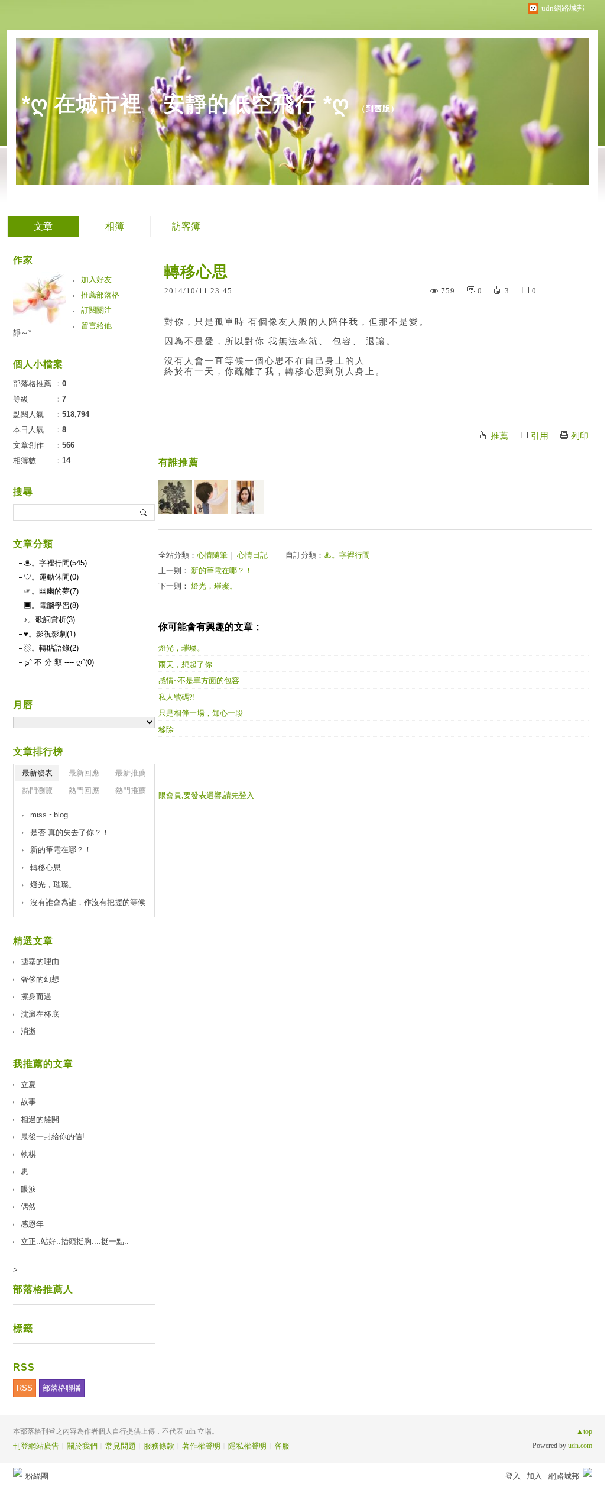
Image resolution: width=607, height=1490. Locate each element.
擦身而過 (36, 996)
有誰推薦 (178, 462)
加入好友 (96, 279)
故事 (28, 1101)
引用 (539, 436)
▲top (584, 1431)
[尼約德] (211, 497)
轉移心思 (45, 867)
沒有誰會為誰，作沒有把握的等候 (87, 902)
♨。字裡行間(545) (55, 562)
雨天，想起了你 (185, 664)
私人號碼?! (176, 697)
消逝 (28, 1031)
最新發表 (37, 772)
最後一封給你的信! (53, 1136)
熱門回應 (84, 790)
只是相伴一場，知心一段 (200, 713)
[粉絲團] (17, 1472)
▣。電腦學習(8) (51, 605)
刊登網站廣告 (36, 1445)
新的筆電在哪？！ (221, 570)
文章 (43, 226)
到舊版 (378, 108)
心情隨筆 (212, 555)
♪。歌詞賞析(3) (49, 619)
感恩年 (32, 1224)
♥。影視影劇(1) (50, 633)
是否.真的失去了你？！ (69, 832)
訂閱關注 (96, 310)
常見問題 (120, 1445)
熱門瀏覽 (37, 790)
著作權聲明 (201, 1445)
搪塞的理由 (40, 961)
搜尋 (144, 512)
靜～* (22, 332)
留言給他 (96, 325)
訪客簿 (186, 226)
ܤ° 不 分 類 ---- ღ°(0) (59, 662)
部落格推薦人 (43, 1289)
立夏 (28, 1084)
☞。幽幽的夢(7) (51, 591)
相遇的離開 (40, 1119)
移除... (168, 729)
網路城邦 (563, 1476)
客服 (282, 1445)
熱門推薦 (130, 790)
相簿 (114, 226)
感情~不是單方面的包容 (198, 680)
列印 (580, 436)
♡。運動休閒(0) (51, 577)
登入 (513, 1476)
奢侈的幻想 (40, 979)
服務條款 (159, 1445)
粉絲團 (36, 1476)
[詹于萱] (247, 497)
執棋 (28, 1154)
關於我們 (82, 1445)
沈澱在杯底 (40, 1014)
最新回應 (84, 772)
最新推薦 (130, 772)
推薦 (499, 436)
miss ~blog (49, 814)
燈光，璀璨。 (214, 585)
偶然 (28, 1206)
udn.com (580, 1445)
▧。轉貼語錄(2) (51, 648)
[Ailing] (175, 497)
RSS (25, 1388)
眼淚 (28, 1189)
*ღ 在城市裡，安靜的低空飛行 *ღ (185, 104)
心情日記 (252, 555)
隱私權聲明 (247, 1445)
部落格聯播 (62, 1388)
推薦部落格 (100, 294)
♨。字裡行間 (347, 555)
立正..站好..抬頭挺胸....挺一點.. (75, 1241)
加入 (534, 1476)
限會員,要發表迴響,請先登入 (206, 795)
